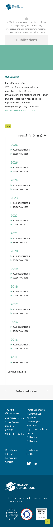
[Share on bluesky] (45, 135)
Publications (32, 437)
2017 (8, 126)
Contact (9, 461)
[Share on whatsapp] (41, 135)
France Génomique (35, 410)
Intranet (9, 454)
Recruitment (11, 450)
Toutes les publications (26, 390)
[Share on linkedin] (37, 135)
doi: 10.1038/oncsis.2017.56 (20, 110)
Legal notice (32, 450)
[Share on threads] (34, 135)
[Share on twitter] (30, 135)
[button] (46, 7)
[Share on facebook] (26, 135)
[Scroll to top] (47, 521)
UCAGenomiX (12, 77)
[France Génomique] (14, 7)
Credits (29, 454)
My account (11, 458)
